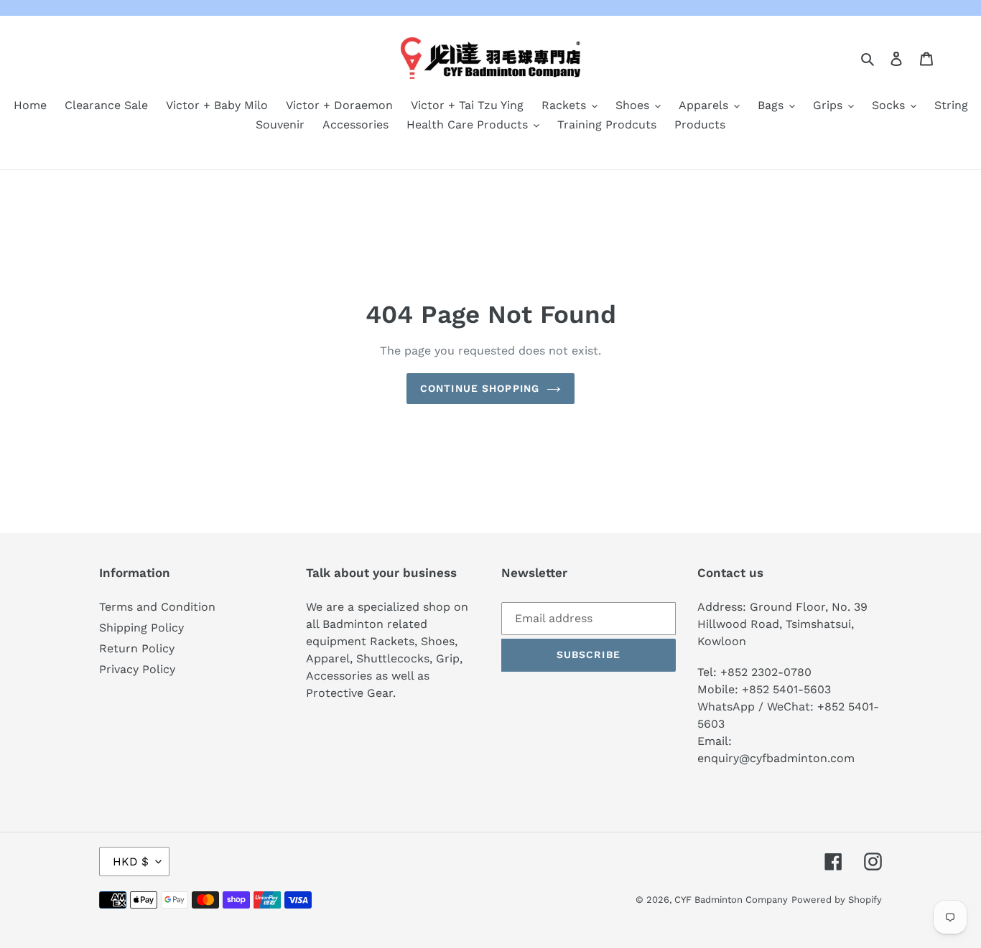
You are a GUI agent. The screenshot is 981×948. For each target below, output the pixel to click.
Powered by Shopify (836, 899)
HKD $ (131, 861)
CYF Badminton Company (731, 899)
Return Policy (137, 648)
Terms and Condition (157, 607)
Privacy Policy (137, 669)
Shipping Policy (141, 627)
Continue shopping (479, 388)
